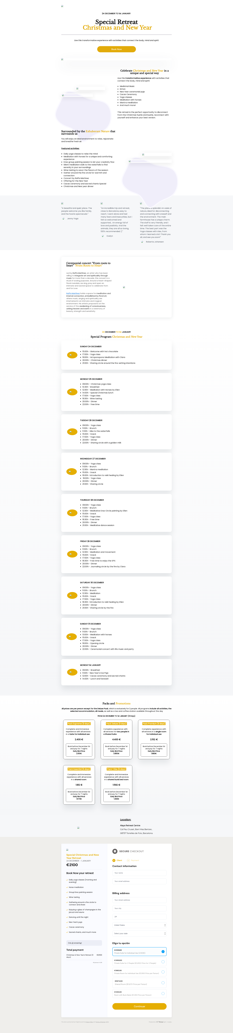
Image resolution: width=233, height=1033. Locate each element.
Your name (119, 873)
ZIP (116, 917)
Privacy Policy (89, 1022)
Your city (118, 908)
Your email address (122, 881)
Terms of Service (100, 1022)
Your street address (122, 900)
